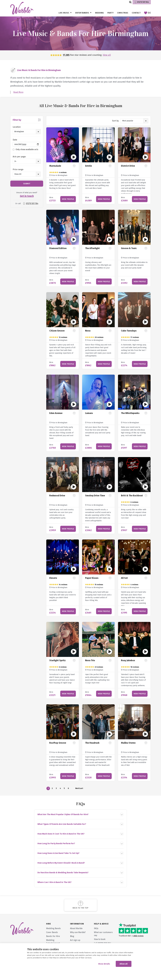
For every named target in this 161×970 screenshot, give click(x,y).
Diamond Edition (58, 248)
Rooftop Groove (57, 742)
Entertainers (82, 13)
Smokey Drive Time (95, 495)
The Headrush (92, 742)
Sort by (115, 121)
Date (15, 140)
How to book (99, 939)
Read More (18, 92)
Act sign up (75, 940)
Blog (72, 936)
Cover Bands (52, 932)
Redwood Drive (57, 495)
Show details (104, 964)
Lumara (89, 413)
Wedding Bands (53, 928)
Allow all (124, 964)
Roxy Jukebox (128, 660)
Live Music (64, 13)
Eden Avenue (55, 413)
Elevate (53, 578)
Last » (81, 788)
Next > (77, 788)
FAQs (96, 928)
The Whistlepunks (130, 413)
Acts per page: (19, 156)
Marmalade (55, 165)
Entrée (88, 165)
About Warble (76, 928)
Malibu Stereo (128, 742)
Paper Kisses (91, 578)
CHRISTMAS (122, 13)
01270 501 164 (143, 2)
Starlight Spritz (57, 660)
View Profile (68, 199)
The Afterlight (92, 248)
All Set (124, 578)
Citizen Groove (57, 330)
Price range (18, 169)
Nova (87, 330)
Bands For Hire (53, 936)
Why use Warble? (78, 932)
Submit (26, 183)
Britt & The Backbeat (132, 495)
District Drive (128, 165)
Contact (136, 13)
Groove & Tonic (129, 248)
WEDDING (99, 13)
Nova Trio (90, 660)
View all (107, 55)
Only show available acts (27, 149)
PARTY (110, 13)
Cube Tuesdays (128, 330)
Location (17, 127)
